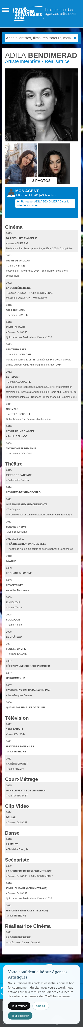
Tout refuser (19, 1005)
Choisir (40, 1005)
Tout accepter (20, 1015)
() (47, 195)
